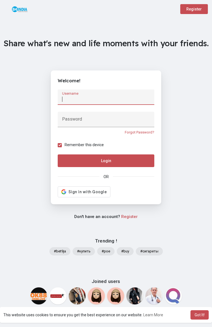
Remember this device (84, 145)
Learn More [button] (153, 315)
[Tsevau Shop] (115, 295)
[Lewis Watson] (154, 295)
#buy (125, 251)
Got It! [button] (200, 315)
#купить (84, 251)
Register (194, 9)
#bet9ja (60, 251)
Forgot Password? (139, 132)
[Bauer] (96, 295)
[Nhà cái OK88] (38, 295)
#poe (106, 251)
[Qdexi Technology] (173, 295)
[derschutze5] (77, 295)
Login (106, 161)
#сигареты (149, 251)
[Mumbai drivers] (58, 295)
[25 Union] (135, 295)
